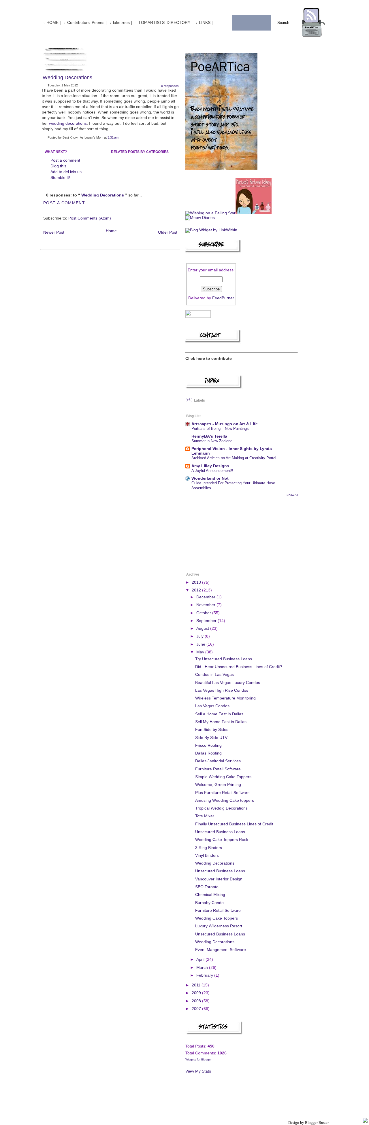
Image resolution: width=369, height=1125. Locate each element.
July (200, 636)
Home (111, 231)
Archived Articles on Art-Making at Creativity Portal (233, 458)
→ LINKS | (203, 22)
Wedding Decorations (67, 77)
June (201, 644)
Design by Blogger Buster (308, 1122)
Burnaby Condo (209, 903)
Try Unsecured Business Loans (223, 659)
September (207, 621)
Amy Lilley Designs (210, 466)
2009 (197, 993)
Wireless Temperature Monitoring (225, 698)
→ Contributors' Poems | (84, 22)
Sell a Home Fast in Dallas (219, 714)
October (204, 613)
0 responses (170, 86)
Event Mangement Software (220, 950)
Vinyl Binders (207, 855)
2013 (197, 582)
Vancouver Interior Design (218, 879)
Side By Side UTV (211, 737)
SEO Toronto (207, 887)
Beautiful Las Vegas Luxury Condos (227, 682)
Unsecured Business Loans (220, 832)
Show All (292, 494)
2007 (197, 1009)
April (201, 959)
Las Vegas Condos (212, 706)
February (205, 975)
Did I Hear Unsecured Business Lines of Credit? (238, 667)
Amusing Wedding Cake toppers (224, 800)
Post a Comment (64, 203)
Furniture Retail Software (218, 769)
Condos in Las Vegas (214, 674)
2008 (197, 1001)
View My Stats (198, 1071)
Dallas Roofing (208, 753)
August (203, 628)
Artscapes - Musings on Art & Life (224, 424)
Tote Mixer (204, 816)
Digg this (58, 166)
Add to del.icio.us (66, 172)
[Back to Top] (365, 1121)
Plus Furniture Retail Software (222, 793)
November (206, 605)
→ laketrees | (120, 22)
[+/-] (189, 400)
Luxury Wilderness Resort (218, 926)
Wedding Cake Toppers (216, 918)
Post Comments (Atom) (89, 218)
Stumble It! (60, 177)
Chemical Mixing (210, 895)
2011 (197, 985)
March (202, 967)
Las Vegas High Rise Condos (221, 690)
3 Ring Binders (208, 848)
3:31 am (113, 137)
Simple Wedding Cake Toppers (223, 777)
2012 (197, 590)
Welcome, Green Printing (218, 784)
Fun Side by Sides (211, 729)
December (206, 597)
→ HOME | (51, 22)
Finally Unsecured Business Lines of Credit (234, 824)
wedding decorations (68, 123)
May (200, 652)
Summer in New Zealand (211, 441)
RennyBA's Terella (209, 436)
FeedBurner (223, 298)
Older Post (167, 232)
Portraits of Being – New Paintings (220, 428)
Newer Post (53, 232)
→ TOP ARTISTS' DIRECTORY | (163, 22)
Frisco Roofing (208, 745)
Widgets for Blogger (198, 1059)
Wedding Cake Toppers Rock (221, 839)
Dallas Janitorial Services (218, 761)
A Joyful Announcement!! (212, 470)
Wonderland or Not (210, 478)
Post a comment (65, 160)
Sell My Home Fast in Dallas (220, 722)
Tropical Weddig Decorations (221, 808)
